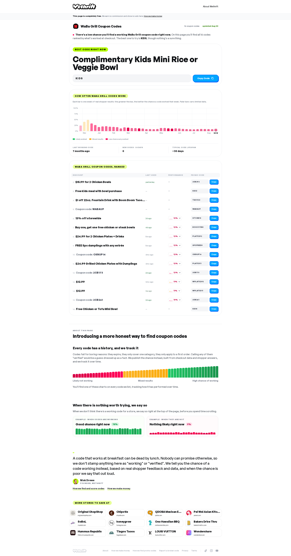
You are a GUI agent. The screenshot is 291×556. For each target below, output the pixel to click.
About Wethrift (210, 6)
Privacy (185, 550)
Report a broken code (169, 550)
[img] (145, 120)
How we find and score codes (88, 488)
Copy (213, 182)
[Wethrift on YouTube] (216, 550)
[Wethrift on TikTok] (205, 550)
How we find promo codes (144, 550)
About (105, 550)
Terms (194, 550)
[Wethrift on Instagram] (211, 550)
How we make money (153, 16)
